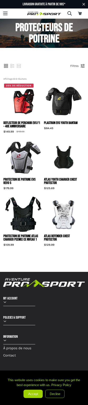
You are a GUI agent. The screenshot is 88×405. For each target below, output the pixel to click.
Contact (9, 355)
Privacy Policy (61, 385)
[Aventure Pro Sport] (44, 13)
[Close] (84, 374)
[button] (80, 13)
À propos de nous (17, 348)
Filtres (74, 66)
